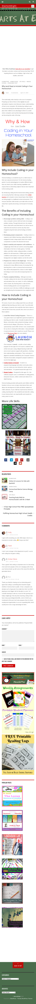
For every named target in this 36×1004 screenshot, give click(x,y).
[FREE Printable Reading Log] (18, 774)
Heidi (7, 93)
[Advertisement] (18, 47)
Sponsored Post (12, 83)
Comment (4, 629)
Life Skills (22, 81)
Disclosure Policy (12, 333)
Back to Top (18, 966)
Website (4, 652)
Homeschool (14, 81)
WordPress (13, 998)
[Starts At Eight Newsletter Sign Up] (18, 684)
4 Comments (14, 93)
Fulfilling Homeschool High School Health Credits (18, 514)
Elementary (5, 81)
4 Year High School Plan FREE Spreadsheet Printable (17, 508)
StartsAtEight (17, 996)
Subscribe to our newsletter (22, 69)
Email (20, 645)
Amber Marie (12, 559)
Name (3, 645)
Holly (10, 532)
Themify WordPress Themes (24, 998)
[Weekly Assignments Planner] (18, 733)
